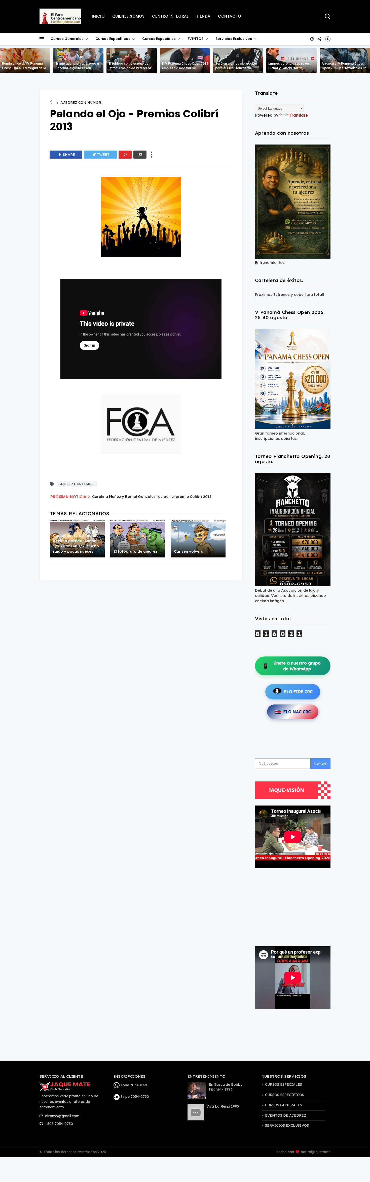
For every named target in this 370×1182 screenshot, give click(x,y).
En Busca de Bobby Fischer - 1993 (225, 1087)
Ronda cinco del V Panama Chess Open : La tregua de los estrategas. (25, 68)
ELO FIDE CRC (298, 691)
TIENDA (203, 16)
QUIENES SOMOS (128, 16)
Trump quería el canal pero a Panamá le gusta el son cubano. (77, 68)
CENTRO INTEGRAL (170, 16)
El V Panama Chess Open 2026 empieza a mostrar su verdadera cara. (185, 68)
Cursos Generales (67, 38)
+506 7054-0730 (58, 1123)
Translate (298, 115)
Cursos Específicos (112, 38)
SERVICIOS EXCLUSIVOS (287, 1125)
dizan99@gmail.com (61, 1116)
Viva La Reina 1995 (222, 1106)
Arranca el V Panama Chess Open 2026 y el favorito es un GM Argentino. (344, 68)
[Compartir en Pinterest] (125, 155)
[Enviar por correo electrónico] (139, 155)
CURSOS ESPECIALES (283, 1084)
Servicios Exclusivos (233, 38)
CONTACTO (229, 16)
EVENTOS (196, 38)
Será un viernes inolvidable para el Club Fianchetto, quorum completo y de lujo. (236, 68)
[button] (327, 38)
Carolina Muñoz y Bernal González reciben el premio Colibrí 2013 (151, 496)
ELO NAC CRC (293, 711)
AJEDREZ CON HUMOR (80, 102)
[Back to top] (357, 1169)
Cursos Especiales (159, 38)
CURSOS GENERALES (283, 1105)
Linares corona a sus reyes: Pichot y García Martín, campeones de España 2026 (290, 68)
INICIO (98, 16)
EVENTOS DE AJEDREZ (285, 1115)
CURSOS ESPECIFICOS (284, 1095)
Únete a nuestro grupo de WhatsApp (292, 665)
